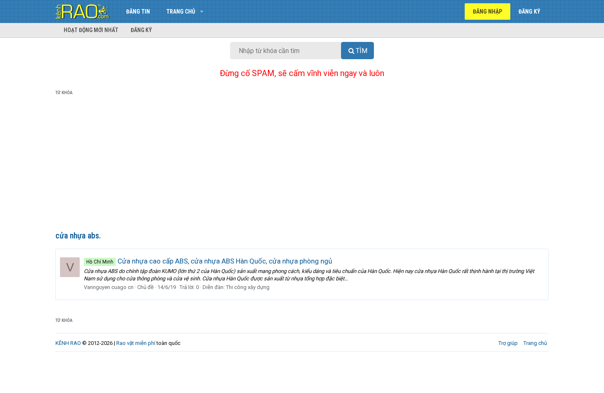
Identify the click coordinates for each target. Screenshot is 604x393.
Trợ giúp (508, 343)
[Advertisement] (302, 164)
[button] (201, 11)
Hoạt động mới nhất (91, 30)
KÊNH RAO (68, 343)
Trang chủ (180, 11)
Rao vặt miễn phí (135, 343)
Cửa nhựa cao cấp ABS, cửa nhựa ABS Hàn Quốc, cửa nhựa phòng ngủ (209, 261)
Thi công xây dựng (248, 287)
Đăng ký (141, 30)
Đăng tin (138, 11)
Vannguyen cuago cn (109, 287)
